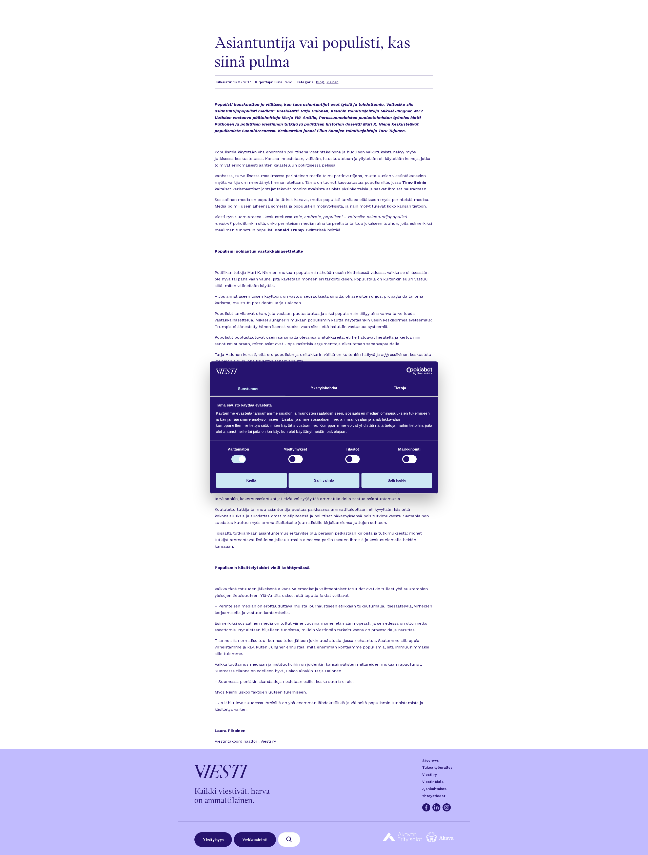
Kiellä (251, 480)
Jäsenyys (430, 760)
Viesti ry (429, 774)
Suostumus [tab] (248, 388)
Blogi (320, 82)
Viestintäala (432, 782)
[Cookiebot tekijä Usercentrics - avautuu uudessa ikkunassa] (410, 371)
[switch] (295, 459)
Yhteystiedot (433, 796)
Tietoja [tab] (400, 388)
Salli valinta (324, 480)
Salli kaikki (397, 480)
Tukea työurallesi (438, 767)
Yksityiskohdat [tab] (324, 388)
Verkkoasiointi (255, 839)
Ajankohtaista (434, 789)
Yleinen (332, 82)
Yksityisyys (213, 839)
